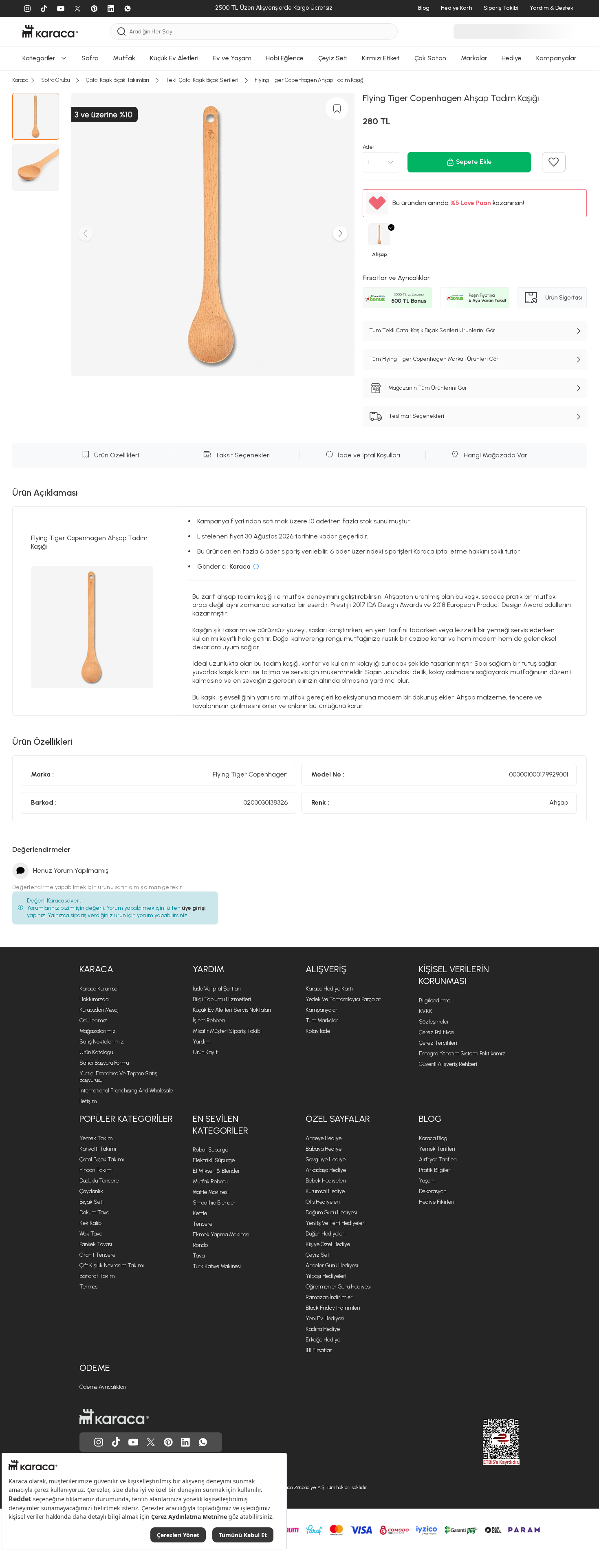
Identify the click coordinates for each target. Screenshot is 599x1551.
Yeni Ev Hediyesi (325, 1318)
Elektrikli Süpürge (214, 1160)
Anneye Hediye (323, 1138)
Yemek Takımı (96, 1138)
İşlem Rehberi (209, 1020)
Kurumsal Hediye (325, 1191)
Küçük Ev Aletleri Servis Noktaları (232, 1009)
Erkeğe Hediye (323, 1339)
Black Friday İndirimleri (333, 1307)
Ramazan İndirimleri (330, 1297)
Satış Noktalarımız (101, 1041)
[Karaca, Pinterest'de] (168, 1442)
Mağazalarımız (97, 1031)
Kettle (200, 1213)
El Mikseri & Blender (216, 1170)
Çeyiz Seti (318, 1254)
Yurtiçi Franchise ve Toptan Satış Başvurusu (118, 1076)
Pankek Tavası (95, 1244)
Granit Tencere (97, 1254)
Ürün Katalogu (96, 1052)
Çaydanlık (91, 1191)
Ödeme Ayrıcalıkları (102, 1386)
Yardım (208, 969)
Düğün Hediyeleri (326, 1233)
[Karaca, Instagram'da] (98, 1442)
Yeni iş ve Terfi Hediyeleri (336, 1223)
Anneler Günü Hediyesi (332, 1265)
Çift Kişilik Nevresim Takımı (111, 1265)
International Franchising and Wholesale (126, 1090)
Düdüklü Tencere (99, 1180)
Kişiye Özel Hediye (328, 1244)
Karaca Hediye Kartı (329, 988)
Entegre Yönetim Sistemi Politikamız (462, 1053)
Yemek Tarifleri (437, 1148)
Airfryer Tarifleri (438, 1159)
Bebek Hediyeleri (326, 1180)
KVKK (425, 1011)
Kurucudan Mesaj (99, 1009)
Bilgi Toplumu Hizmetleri (222, 999)
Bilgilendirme (434, 1000)
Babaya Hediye (323, 1148)
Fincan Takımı (95, 1170)
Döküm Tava (94, 1212)
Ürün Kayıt (205, 1052)
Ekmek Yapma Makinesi (221, 1234)
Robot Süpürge (210, 1149)
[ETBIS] (486, 1442)
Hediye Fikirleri (436, 1201)
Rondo (200, 1245)
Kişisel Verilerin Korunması (454, 975)
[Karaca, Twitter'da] (150, 1442)
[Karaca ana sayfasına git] (114, 1416)
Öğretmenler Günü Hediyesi (338, 1286)
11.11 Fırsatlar (319, 1350)
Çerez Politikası (436, 1032)
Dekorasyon (432, 1191)
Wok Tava (90, 1233)
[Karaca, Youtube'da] (133, 1442)
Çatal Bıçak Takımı (101, 1159)
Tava (199, 1255)
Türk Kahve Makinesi (217, 1266)
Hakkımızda (93, 999)
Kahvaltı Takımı (97, 1148)
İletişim (88, 1101)
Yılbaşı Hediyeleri (326, 1276)
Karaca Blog (433, 1138)
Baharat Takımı (97, 1276)
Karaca (96, 969)
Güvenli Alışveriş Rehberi (448, 1064)
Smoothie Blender (214, 1202)
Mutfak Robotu (210, 1181)
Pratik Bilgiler (434, 1170)
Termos (88, 1286)
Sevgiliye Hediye (326, 1159)
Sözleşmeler (434, 1021)
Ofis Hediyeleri (323, 1201)
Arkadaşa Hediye (326, 1170)
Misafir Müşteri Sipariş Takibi (227, 1031)
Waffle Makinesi (211, 1192)
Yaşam (427, 1180)
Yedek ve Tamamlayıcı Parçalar (343, 999)
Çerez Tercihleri (438, 1042)
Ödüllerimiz (93, 1020)
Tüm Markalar (322, 1020)
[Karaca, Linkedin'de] (185, 1442)
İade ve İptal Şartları (217, 988)
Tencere (202, 1223)
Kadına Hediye (323, 1329)
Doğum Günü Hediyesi (331, 1212)
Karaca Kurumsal (99, 988)
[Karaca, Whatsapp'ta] (202, 1442)
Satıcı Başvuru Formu (104, 1062)
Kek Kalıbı (91, 1223)
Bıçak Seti (91, 1201)
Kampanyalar (321, 1009)
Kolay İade (318, 1031)
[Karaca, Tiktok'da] (116, 1442)
